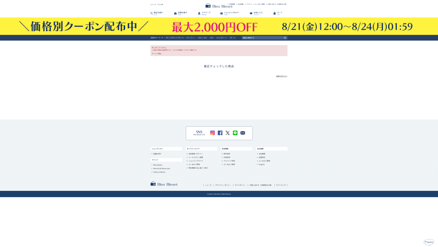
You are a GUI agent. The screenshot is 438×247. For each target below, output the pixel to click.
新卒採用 (227, 154)
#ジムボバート (222, 38)
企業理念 (262, 157)
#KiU (212, 38)
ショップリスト (157, 149)
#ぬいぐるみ (202, 38)
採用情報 (232, 4)
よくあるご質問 (260, 4)
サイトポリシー (240, 185)
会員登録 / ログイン (196, 154)
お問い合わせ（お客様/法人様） (277, 4)
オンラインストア (193, 149)
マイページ (207, 14)
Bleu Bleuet (157, 165)
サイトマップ (281, 185)
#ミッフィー (191, 38)
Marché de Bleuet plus (161, 168)
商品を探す (162, 14)
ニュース (208, 185)
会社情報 (240, 4)
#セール (232, 38)
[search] (285, 37)
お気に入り (253, 14)
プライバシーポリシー (223, 185)
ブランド (249, 4)
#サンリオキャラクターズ (175, 38)
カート (276, 14)
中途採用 (227, 157)
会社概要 (262, 154)
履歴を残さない (281, 76)
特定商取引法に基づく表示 (198, 168)
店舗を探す (184, 14)
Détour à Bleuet (159, 172)
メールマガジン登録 (196, 157)
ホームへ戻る (156, 53)
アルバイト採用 (229, 161)
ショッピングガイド (230, 14)
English (262, 164)
